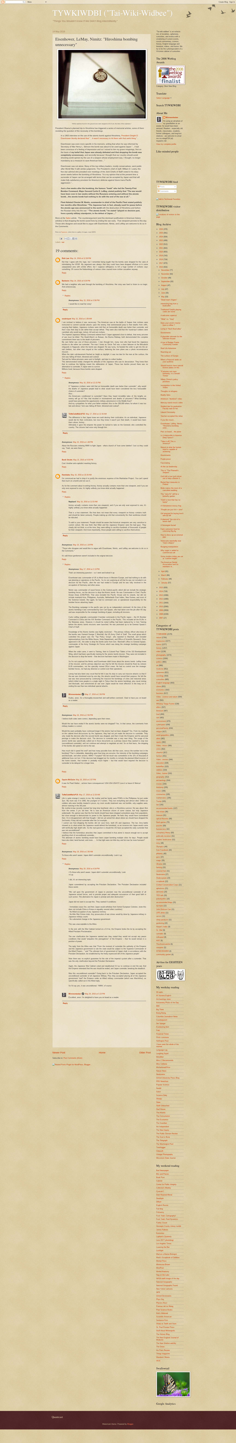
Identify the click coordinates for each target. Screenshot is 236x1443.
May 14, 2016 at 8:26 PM (80, 281)
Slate (158, 1102)
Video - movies (162, 759)
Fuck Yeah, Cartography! (166, 1216)
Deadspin (160, 1198)
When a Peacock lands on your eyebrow (171, 361)
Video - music (161, 746)
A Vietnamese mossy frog (171, 506)
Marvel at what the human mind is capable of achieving (171, 449)
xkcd (158, 1361)
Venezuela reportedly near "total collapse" (171, 542)
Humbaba (66, 475)
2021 (161, 248)
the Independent (162, 1127)
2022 (161, 244)
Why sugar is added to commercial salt (169, 551)
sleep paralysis (162, 920)
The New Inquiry (162, 1130)
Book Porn (160, 1177)
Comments (164, 191)
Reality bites (165, 395)
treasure (159, 815)
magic (158, 860)
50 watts (159, 992)
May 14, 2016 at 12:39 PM (80, 258)
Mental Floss (161, 1261)
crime (158, 749)
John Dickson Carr (163, 909)
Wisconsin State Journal (165, 1158)
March (164, 575)
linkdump (159, 787)
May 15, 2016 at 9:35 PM (83, 460)
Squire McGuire (68, 780)
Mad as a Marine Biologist (166, 1254)
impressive (160, 641)
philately (159, 854)
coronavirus (160, 794)
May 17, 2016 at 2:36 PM (95, 694)
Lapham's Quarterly (164, 1237)
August (164, 285)
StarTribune (160, 1109)
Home (102, 1052)
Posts (162, 187)
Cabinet (159, 1181)
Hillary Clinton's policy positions (169, 380)
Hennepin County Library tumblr (168, 1226)
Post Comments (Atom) (73, 1058)
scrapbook (160, 881)
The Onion (160, 1347)
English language (163, 683)
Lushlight (159, 1251)
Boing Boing (161, 1013)
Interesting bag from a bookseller (169, 305)
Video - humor (161, 773)
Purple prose (166, 459)
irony (158, 843)
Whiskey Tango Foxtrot (165, 704)
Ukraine (159, 864)
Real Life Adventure (168, 348)
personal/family (162, 728)
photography (161, 655)
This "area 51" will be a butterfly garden (170, 495)
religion (159, 732)
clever (158, 686)
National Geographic (164, 1282)
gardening (160, 923)
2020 (161, 252)
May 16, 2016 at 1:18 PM (83, 545)
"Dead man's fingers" (169, 300)
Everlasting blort (162, 1027)
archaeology (161, 780)
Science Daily (161, 1095)
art (157, 665)
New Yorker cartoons (164, 1289)
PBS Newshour (162, 1081)
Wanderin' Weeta (162, 1357)
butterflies (160, 766)
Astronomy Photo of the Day (167, 1003)
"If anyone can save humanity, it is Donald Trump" (170, 373)
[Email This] (65, 238)
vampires (159, 947)
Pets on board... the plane (171, 432)
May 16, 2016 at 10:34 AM (81, 475)
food (158, 714)
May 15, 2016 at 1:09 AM (82, 319)
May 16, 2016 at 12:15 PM (90, 383)
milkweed (160, 937)
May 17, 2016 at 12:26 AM (89, 795)
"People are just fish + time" (172, 510)
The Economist (162, 1120)
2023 (161, 240)
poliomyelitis (161, 899)
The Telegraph (161, 1140)
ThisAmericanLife (163, 944)
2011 (161, 603)
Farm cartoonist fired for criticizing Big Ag (170, 530)
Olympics (160, 847)
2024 (161, 237)
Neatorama (160, 874)
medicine (159, 669)
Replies (67, 296)
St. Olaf (159, 930)
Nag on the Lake (162, 1275)
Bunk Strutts (67, 460)
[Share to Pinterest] (76, 238)
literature (159, 711)
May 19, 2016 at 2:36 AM (83, 852)
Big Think (160, 1010)
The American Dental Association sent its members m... (169, 564)
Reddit (158, 1088)
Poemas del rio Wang (164, 1306)
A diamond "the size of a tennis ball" (170, 520)
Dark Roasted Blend (164, 1195)
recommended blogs (164, 902)
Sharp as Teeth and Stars (166, 1324)
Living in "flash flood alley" (171, 329)
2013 (161, 595)
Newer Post (58, 1052)
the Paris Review (163, 1350)
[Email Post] (61, 238)
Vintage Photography (164, 1154)
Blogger (130, 1424)
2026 (161, 229)
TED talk (159, 895)
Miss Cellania (161, 1064)
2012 (161, 599)
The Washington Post (164, 1144)
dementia (159, 892)
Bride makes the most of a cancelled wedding (171, 489)
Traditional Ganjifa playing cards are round (171, 311)
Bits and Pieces (162, 1174)
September (165, 281)
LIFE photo (160, 913)
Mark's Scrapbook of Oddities (168, 1257)
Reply (64, 273)
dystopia (159, 906)
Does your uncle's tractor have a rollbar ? (170, 324)
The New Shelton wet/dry (166, 1343)
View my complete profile (166, 144)
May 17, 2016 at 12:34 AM (96, 414)
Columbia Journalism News (167, 1016)
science (159, 658)
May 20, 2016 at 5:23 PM (95, 994)
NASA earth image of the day (167, 1278)
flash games (161, 822)
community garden (163, 954)
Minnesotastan (75, 694)
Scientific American (164, 1317)
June (163, 293)
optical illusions (162, 819)
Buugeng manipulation (169, 547)
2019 (161, 256)
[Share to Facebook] (73, 238)
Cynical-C (160, 1191)
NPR (158, 1292)
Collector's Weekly (163, 1188)
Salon (68, 218)
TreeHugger (160, 1147)
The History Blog (162, 1334)
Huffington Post (162, 1041)
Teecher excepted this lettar (172, 416)
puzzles (159, 826)
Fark (158, 1030)
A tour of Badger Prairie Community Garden (170, 343)
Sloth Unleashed (162, 1106)
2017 (161, 263)
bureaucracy (161, 829)
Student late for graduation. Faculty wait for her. (171, 407)
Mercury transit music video (172, 403)
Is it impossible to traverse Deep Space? (171, 436)
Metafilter (160, 1057)
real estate (160, 812)
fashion (159, 756)
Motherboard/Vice (163, 1067)
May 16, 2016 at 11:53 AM (87, 502)
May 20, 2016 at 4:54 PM (90, 869)
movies (159, 784)
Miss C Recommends (164, 1060)
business (159, 693)
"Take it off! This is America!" (168, 442)
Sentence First (162, 1320)
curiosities (160, 679)
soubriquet (66, 319)
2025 (161, 233)
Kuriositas (160, 1233)
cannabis (159, 934)
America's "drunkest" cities (171, 399)
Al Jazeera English (163, 996)
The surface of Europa (169, 356)
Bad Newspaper (162, 1170)
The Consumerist (163, 1116)
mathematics (161, 798)
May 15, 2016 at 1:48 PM (83, 442)
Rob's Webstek (162, 1313)
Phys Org (160, 1299)
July (163, 289)
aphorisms (160, 888)
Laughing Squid (162, 1053)
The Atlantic (161, 1113)
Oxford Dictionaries (163, 1296)
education (160, 763)
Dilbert (158, 1202)
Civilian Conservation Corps (167, 885)
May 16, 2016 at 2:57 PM (86, 780)
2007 (161, 618)
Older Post (145, 1052)
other (158, 739)
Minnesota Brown (163, 1264)
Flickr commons (162, 1037)
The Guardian (161, 1123)
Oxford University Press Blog (167, 1078)
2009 (161, 610)
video (158, 651)
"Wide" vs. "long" (167, 319)
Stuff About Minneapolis (165, 1331)
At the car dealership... (170, 467)
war (63, 242)
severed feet (161, 871)
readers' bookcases (164, 840)
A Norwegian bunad (168, 525)
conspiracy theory (163, 833)
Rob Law (65, 258)
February (165, 579)
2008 (161, 614)
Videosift (159, 1151)
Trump (158, 801)
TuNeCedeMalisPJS (77, 414)
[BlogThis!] (68, 238)
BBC (158, 1006)
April (163, 571)
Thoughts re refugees (169, 391)
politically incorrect (163, 836)
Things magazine (163, 1354)
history (159, 648)
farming (159, 867)
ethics (158, 707)
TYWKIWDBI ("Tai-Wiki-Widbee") (112, 12)
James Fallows (162, 1230)
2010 (161, 607)
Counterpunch (161, 1020)
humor (158, 644)
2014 (161, 591)
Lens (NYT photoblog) (164, 1240)
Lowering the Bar (162, 1247)
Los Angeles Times (163, 1244)
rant (157, 718)
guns (158, 857)
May (163, 297)
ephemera (160, 672)
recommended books (164, 808)
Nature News (161, 1071)
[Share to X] (71, 238)
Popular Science (162, 1085)
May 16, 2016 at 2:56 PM (83, 715)
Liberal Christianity (168, 412)
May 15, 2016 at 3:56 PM (90, 300)
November (165, 274)
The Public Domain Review (167, 1134)
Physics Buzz (161, 1303)
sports (158, 742)
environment (161, 721)
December (165, 270)
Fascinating (165, 463)
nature (158, 637)
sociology (160, 676)
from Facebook (162, 850)
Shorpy (159, 1099)
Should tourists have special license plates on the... (172, 367)
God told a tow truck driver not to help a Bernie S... (171, 477)
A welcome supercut (169, 315)
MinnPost (160, 1268)
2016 (161, 267)
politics (159, 662)
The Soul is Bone (163, 1137)
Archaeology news (163, 999)
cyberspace (160, 725)
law (157, 805)
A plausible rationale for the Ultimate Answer (171, 337)
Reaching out (166, 352)
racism (159, 916)
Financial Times (162, 1034)
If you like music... (168, 420)
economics (160, 690)
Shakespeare (161, 878)
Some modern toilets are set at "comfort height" (172, 557)
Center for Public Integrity (166, 1184)
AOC (158, 940)
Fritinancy (160, 1212)
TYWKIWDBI (161, 634)
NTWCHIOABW (162, 951)
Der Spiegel (160, 1023)
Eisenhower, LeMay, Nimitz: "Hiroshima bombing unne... (172, 426)
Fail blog (159, 1209)
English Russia (162, 1205)
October (164, 278)
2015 (161, 587)
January (164, 583)
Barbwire (65, 281)
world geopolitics (162, 735)
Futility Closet (161, 1223)
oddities (159, 770)
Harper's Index (162, 927)
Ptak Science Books (164, 1310)
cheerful (159, 752)
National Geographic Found (167, 1285)
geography (160, 777)
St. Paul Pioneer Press (165, 1327)
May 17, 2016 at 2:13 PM (90, 569)
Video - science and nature (166, 697)
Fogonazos (64, 232)
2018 (161, 259)
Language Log (161, 1050)
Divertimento (166, 333)
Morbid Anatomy (162, 1271)
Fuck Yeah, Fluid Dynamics (167, 1219)
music (158, 791)
